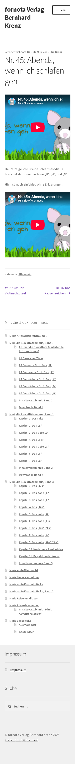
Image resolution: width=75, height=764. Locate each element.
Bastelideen (26, 632)
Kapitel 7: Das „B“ (30, 461)
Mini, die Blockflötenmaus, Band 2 (31, 414)
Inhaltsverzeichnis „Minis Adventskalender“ (35, 611)
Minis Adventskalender (24, 605)
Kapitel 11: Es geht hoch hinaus (39, 556)
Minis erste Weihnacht (23, 570)
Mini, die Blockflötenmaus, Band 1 (31, 343)
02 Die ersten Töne (31, 358)
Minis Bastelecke (20, 621)
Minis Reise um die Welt (24, 598)
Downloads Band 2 (31, 475)
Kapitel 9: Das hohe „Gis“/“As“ (39, 542)
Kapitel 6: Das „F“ (30, 453)
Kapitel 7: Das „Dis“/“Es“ (35, 528)
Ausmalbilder (27, 625)
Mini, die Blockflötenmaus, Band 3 (31, 482)
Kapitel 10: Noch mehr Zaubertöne (41, 549)
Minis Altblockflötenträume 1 (28, 336)
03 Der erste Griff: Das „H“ (35, 365)
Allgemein (25, 274)
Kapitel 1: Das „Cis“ (31, 486)
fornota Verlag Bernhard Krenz (24, 17)
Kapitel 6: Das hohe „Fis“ (35, 521)
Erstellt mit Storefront (21, 740)
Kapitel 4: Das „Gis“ (32, 507)
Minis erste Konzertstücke (26, 584)
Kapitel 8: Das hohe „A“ (34, 535)
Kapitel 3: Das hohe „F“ (34, 500)
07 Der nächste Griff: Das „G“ (37, 393)
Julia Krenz (55, 52)
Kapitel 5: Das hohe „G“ (34, 514)
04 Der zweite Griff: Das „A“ (36, 372)
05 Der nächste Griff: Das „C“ (37, 379)
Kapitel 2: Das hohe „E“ (34, 493)
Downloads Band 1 (31, 407)
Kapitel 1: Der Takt (31, 418)
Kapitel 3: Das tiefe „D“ (34, 432)
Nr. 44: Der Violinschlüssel (15, 290)
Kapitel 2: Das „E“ (30, 425)
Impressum (18, 670)
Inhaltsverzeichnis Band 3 (35, 563)
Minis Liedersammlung (24, 577)
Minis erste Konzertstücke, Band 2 (31, 591)
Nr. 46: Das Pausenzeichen (57, 290)
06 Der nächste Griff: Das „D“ (37, 386)
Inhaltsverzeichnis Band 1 (35, 400)
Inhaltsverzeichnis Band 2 (35, 468)
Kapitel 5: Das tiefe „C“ (34, 446)
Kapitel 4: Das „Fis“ (31, 440)
